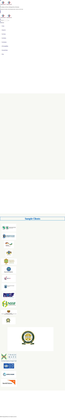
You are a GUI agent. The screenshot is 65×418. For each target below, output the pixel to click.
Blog (3, 54)
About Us (4, 30)
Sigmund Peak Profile (39, 401)
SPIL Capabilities (5, 46)
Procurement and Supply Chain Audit (11, 159)
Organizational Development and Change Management (25, 405)
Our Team (4, 34)
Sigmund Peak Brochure (40, 402)
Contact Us (38, 398)
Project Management (50, 122)
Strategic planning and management (24, 400)
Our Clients (4, 38)
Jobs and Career (5, 50)
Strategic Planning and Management (32, 122)
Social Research (22, 408)
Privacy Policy (38, 399)
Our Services (4, 42)
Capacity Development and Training (11, 124)
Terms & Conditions (39, 400)
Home (3, 26)
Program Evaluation (49, 157)
